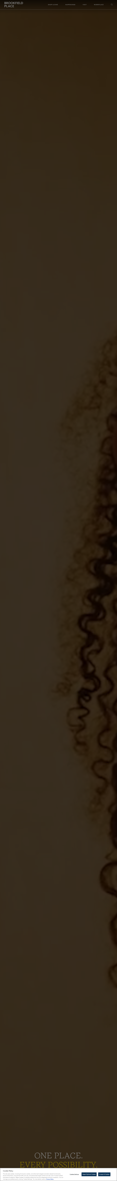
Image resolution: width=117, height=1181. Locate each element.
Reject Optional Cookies (89, 1174)
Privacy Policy (50, 1179)
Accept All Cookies (104, 1174)
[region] (58, 1174)
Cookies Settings (74, 1174)
